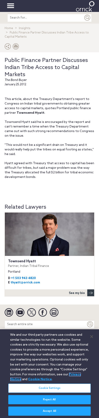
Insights (24, 28)
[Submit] (87, 18)
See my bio (77, 293)
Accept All (49, 411)
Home (9, 28)
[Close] (92, 337)
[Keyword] (90, 324)
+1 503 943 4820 (23, 278)
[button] (8, 47)
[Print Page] (16, 47)
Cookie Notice (40, 379)
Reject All (49, 399)
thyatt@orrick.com (25, 282)
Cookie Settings (49, 388)
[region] (49, 373)
